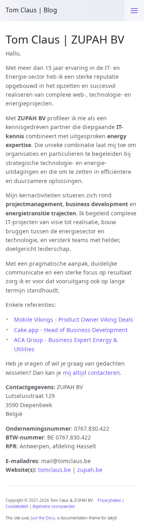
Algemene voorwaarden (53, 506)
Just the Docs (43, 518)
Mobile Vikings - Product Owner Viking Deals (73, 319)
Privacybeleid (109, 500)
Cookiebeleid (17, 506)
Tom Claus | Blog (31, 10)
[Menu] (134, 10)
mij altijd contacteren (91, 372)
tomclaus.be (54, 469)
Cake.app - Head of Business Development (71, 330)
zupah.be (89, 469)
